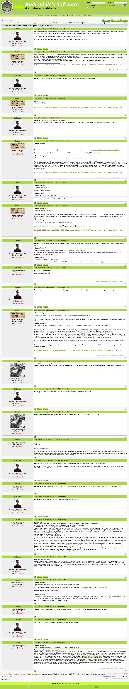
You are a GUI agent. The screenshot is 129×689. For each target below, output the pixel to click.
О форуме (12, 23)
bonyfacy (18, 267)
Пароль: (111, 3)
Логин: (89, 3)
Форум (5, 23)
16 (68, 439)
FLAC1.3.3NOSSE (40, 64)
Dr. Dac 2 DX (48, 54)
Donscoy (17, 361)
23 (65, 606)
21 (65, 557)
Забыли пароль (102, 5)
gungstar (17, 439)
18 (65, 483)
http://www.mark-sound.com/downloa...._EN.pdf (105, 150)
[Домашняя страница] (45, 49)
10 (68, 267)
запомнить (92, 5)
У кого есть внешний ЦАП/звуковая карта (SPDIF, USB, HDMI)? (61, 23)
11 (68, 287)
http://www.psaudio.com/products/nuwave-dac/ (48, 272)
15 (68, 412)
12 (68, 310)
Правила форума (74, 15)
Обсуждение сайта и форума (28, 23)
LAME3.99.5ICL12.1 (64, 64)
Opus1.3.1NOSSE (52, 64)
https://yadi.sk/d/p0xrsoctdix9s (92, 656)
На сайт (40, 15)
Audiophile (17, 29)
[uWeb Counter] (32, 687)
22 (65, 579)
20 (65, 519)
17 (68, 460)
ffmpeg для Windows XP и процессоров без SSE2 (106, 64)
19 (65, 496)
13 (68, 361)
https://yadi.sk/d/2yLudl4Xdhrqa (68, 551)
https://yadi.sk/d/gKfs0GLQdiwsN (60, 651)
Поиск (84, 15)
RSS (89, 15)
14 (68, 389)
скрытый (91, 7)
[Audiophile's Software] (40, 6)
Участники (62, 15)
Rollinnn (17, 52)
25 (64, 642)
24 (65, 619)
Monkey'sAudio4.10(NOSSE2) (80, 64)
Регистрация (111, 5)
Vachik (17, 519)
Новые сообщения (51, 15)
